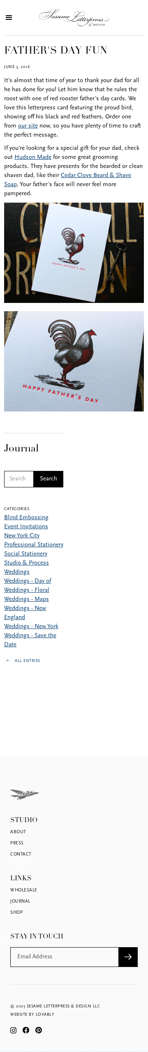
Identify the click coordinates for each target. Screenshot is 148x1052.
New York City (21, 536)
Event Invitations (26, 527)
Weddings (17, 572)
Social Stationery (25, 554)
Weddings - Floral (26, 590)
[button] (8, 18)
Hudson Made (32, 157)
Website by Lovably (32, 1014)
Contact (21, 854)
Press (17, 843)
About (18, 832)
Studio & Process (26, 563)
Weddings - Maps (26, 599)
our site (28, 126)
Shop (16, 912)
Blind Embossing (26, 518)
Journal (20, 901)
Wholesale (23, 890)
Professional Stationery (33, 545)
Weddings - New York (31, 627)
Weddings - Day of (27, 581)
